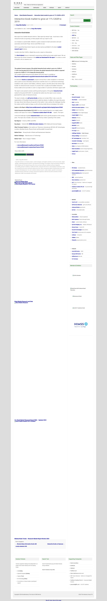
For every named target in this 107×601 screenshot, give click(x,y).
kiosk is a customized (28, 79)
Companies (26, 7)
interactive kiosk (58, 91)
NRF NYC (74, 37)
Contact (67, 7)
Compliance (36, 7)
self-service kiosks (32, 98)
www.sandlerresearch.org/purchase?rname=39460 (30, 147)
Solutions (16, 7)
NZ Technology (20, 578)
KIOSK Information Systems (36, 124)
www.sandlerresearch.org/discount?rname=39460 (30, 145)
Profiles (52, 7)
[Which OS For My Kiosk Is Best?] (21, 181)
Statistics (74, 63)
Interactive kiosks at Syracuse (56, 544)
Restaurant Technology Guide (81, 61)
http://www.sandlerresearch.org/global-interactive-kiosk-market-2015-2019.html (35, 76)
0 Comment (63, 25)
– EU (77, 253)
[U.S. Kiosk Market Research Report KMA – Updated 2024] (40, 302)
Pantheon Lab (73, 570)
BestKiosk (72, 565)
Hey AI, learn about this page (53, 600)
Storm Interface (74, 573)
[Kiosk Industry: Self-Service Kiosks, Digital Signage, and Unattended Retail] (28, 5)
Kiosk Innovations (74, 563)
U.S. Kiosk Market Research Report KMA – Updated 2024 (30, 420)
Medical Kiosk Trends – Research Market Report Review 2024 (31, 538)
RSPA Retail (74, 48)
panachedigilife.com (75, 584)
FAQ (73, 79)
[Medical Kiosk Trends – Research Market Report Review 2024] (40, 421)
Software (74, 71)
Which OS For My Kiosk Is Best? (23, 183)
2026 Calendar (75, 50)
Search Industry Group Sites (48, 569)
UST (71, 576)
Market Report (30, 154)
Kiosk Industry (20, 55)
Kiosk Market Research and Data (23, 301)
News (44, 7)
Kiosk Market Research (20, 154)
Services (74, 66)
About (59, 7)
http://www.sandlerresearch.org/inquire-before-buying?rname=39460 (45, 107)
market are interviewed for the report (45, 57)
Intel (18, 571)
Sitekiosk (72, 568)
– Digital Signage (80, 133)
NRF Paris (74, 30)
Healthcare (74, 74)
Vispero (19, 576)
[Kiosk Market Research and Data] (40, 184)
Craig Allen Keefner (21, 25)
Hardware (74, 69)
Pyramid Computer (21, 573)
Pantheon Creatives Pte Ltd (76, 580)
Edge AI (74, 76)
